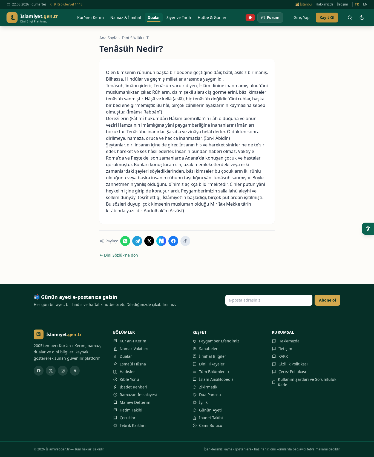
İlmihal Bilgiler (212, 356)
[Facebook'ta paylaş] (173, 241)
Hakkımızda (324, 4)
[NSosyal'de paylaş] (161, 241)
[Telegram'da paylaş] (137, 241)
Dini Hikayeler (212, 364)
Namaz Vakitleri (134, 348)
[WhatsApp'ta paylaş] (125, 241)
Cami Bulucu (210, 425)
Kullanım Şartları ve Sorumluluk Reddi (307, 382)
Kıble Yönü (129, 379)
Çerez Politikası (292, 371)
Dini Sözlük (132, 37)
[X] (51, 371)
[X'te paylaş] (149, 241)
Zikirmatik (208, 387)
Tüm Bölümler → (214, 371)
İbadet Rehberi (133, 387)
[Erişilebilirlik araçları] (368, 229)
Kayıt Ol (327, 17)
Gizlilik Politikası (293, 364)
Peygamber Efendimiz (219, 341)
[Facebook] (39, 371)
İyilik (203, 402)
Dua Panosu (210, 394)
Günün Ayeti (210, 410)
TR (357, 4)
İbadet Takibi (211, 417)
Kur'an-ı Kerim (133, 341)
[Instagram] (63, 371)
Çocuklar (128, 417)
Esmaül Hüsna (133, 364)
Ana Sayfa (108, 37)
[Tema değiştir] (361, 17)
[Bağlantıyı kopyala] (185, 241)
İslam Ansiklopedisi (217, 379)
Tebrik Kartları (133, 425)
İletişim (342, 4)
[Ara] (349, 17)
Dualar (126, 356)
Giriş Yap (302, 17)
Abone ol (327, 300)
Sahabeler (208, 348)
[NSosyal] (75, 371)
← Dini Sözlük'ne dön (118, 255)
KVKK (283, 356)
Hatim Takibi (131, 410)
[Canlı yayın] (250, 17)
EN (365, 4)
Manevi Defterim (135, 402)
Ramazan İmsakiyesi (138, 394)
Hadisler (127, 371)
